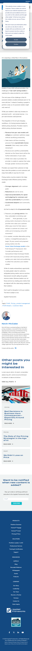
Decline (16, 44)
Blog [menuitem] (16, 564)
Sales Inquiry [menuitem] (16, 604)
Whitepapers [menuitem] (16, 570)
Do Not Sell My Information (21, 644)
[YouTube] (22, 633)
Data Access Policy (9, 644)
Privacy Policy (16, 642)
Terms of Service (8, 642)
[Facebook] (9, 633)
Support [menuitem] (16, 552)
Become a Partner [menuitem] (16, 595)
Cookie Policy (24, 642)
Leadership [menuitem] (16, 588)
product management (23, 303)
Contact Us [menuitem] (16, 601)
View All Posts (8, 382)
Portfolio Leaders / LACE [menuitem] (16, 543)
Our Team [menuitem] (16, 592)
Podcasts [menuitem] (16, 576)
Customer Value (18, 306)
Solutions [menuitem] (16, 539)
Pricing (13, 303)
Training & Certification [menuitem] (16, 549)
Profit (8, 303)
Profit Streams (7, 306)
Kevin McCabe (10, 324)
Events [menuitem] (16, 573)
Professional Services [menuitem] (16, 546)
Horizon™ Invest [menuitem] (16, 531)
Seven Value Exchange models (15, 246)
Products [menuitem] (16, 520)
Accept (16, 39)
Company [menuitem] (16, 581)
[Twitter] (13, 633)
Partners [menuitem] (16, 598)
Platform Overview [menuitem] (16, 524)
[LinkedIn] (15, 348)
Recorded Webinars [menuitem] (16, 567)
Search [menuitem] (28, 1)
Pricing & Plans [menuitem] (16, 534)
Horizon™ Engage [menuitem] (16, 527)
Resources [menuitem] (16, 557)
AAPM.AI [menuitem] (16, 561)
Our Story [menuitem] (16, 585)
